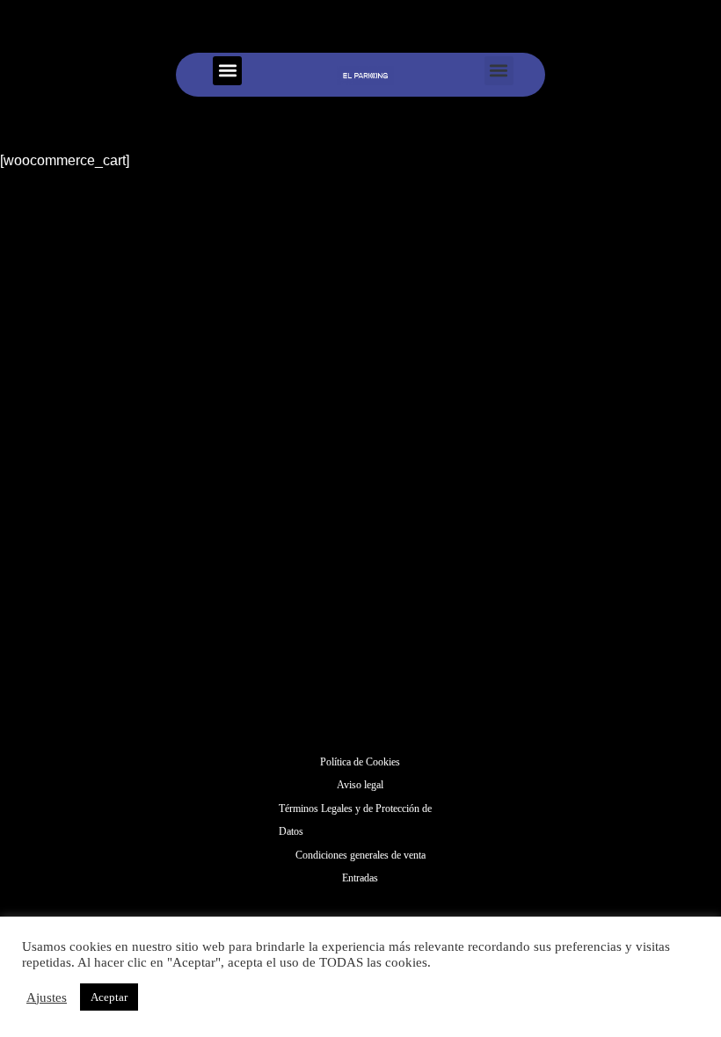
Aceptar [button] (109, 997)
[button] (227, 70)
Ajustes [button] (46, 997)
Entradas (360, 878)
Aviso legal (360, 785)
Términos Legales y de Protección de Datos (355, 820)
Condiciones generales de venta (360, 855)
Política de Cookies (360, 762)
